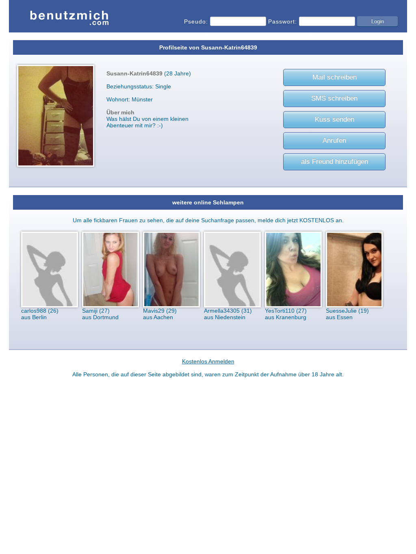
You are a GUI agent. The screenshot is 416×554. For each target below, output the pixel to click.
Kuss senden (334, 119)
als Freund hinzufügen (334, 161)
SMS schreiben (334, 98)
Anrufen (334, 140)
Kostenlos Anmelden (208, 361)
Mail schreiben (334, 77)
